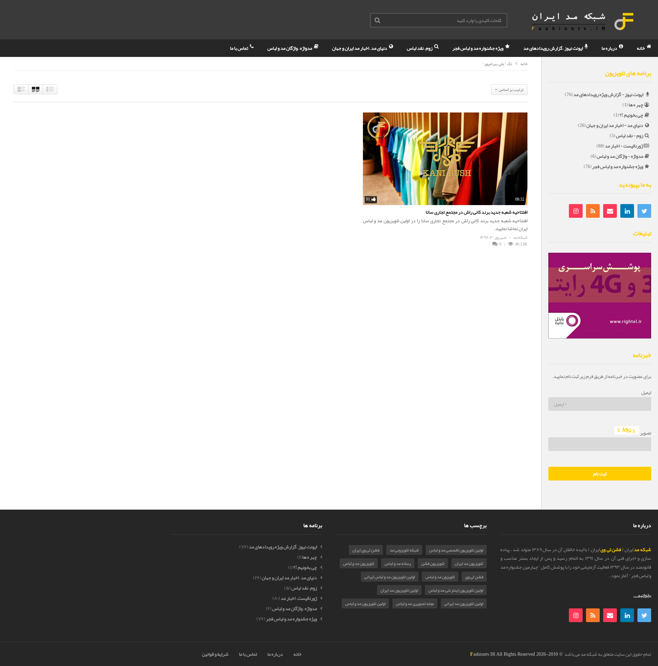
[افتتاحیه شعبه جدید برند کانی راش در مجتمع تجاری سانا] (445, 158)
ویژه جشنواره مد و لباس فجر (478, 48)
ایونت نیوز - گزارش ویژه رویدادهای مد (608, 94)
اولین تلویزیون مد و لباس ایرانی (389, 577)
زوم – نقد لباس (420, 48)
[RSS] (593, 211)
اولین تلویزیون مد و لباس (365, 603)
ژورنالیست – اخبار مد (299, 598)
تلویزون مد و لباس (440, 577)
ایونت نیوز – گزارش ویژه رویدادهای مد (283, 546)
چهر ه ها (636, 104)
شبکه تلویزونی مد (404, 550)
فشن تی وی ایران (365, 550)
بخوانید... (642, 595)
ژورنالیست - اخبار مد (624, 146)
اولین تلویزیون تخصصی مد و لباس (456, 550)
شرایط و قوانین (215, 654)
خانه (641, 48)
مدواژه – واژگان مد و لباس (290, 48)
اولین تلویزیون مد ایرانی (463, 603)
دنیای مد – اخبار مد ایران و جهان (360, 48)
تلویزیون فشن (432, 563)
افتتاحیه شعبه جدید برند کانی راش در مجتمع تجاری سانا (476, 212)
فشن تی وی (474, 577)
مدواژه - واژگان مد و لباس (620, 156)
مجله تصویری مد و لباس (415, 603)
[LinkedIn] (627, 211)
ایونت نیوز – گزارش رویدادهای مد (553, 48)
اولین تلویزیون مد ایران (399, 590)
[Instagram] (576, 211)
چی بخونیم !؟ (631, 115)
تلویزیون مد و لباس (358, 563)
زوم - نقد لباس (629, 135)
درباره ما (609, 48)
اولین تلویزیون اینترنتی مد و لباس (455, 590)
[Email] (610, 211)
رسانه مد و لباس (398, 563)
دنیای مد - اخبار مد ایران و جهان (615, 125)
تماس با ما (239, 48)
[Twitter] (644, 211)
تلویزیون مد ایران (469, 563)
